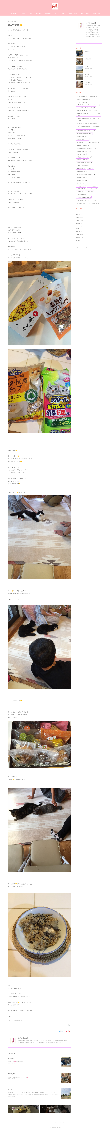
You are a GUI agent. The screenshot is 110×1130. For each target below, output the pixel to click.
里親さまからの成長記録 (84, 133)
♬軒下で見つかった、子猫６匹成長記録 (87, 123)
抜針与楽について (82, 183)
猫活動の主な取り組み (83, 145)
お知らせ (93, 157)
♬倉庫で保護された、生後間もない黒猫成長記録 (88, 127)
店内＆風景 (48, 13)
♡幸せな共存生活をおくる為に (85, 151)
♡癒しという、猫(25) (12, 1020)
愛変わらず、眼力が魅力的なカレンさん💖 (18, 1077)
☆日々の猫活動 (82, 136)
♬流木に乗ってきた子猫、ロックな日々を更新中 (88, 114)
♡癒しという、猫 (82, 157)
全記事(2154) (19, 1020)
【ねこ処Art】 (92, 188)
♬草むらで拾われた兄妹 (83, 99)
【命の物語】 (81, 188)
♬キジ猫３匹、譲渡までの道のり (86, 130)
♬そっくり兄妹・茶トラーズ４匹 (86, 107)
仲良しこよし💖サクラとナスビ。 (16, 1061)
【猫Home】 (13, 13)
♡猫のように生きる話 (83, 154)
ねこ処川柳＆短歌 (82, 96)
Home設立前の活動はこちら (84, 162)
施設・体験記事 (94, 142)
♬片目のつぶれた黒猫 (83, 102)
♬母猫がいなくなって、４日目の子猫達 (87, 110)
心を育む (95, 186)
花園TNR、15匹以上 (83, 139)
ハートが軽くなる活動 (83, 186)
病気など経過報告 (82, 159)
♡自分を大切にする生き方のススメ (86, 148)
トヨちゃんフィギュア (83, 203)
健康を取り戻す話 (82, 177)
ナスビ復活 (87, 82)
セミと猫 (87, 74)
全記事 (95, 203)
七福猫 (30, 13)
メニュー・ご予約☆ (60, 13)
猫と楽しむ (93, 96)
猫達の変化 (11, 1058)
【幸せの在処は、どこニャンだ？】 (86, 200)
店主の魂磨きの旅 (82, 171)
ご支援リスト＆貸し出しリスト (85, 165)
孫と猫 (10, 1089)
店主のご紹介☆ (85, 13)
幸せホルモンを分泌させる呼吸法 (86, 174)
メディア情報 (96, 13)
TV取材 (90, 168)
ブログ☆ (22, 13)
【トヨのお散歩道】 (82, 194)
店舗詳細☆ (39, 13)
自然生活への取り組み (83, 180)
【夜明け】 (89, 191)
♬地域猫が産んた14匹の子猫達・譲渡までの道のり (88, 119)
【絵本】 (80, 191)
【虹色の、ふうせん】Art (84, 197)
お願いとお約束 (73, 13)
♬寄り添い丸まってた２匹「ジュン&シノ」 (88, 105)
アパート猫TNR (82, 142)
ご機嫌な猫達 (11, 1074)
